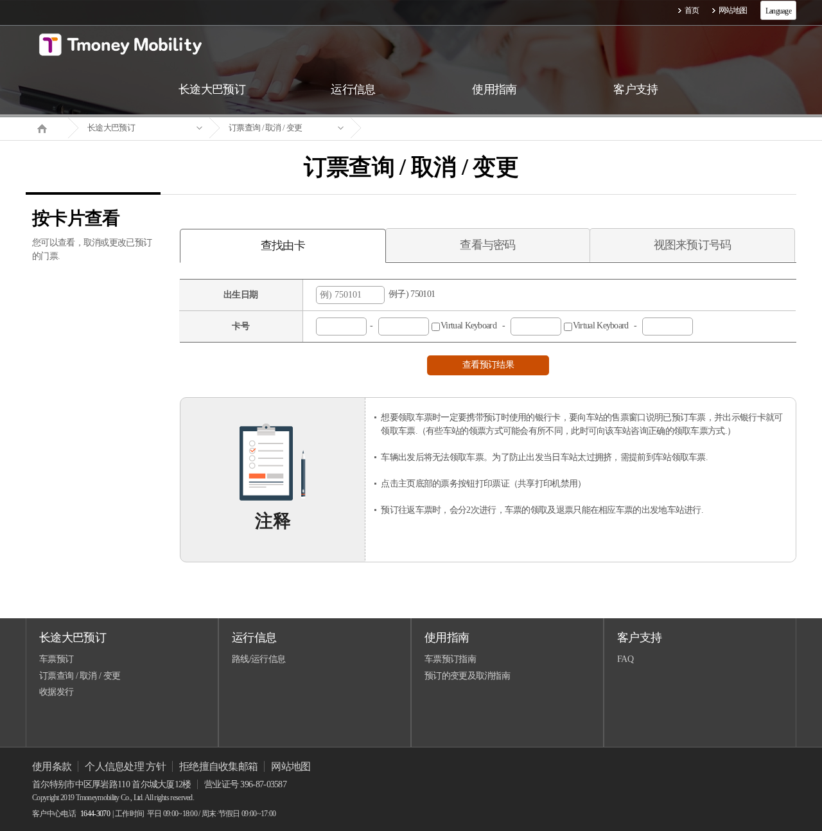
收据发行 (56, 692)
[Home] (47, 127)
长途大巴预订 (111, 127)
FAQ (625, 659)
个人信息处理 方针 (125, 766)
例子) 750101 (410, 294)
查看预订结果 (488, 365)
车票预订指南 (450, 659)
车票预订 (56, 659)
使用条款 (51, 766)
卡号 (240, 326)
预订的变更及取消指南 (467, 676)
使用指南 (446, 637)
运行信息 (254, 637)
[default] (421, 128)
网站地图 (733, 10)
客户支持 (639, 637)
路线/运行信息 (258, 659)
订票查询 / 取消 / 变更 (265, 127)
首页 (692, 10)
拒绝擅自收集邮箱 (218, 766)
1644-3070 (95, 813)
